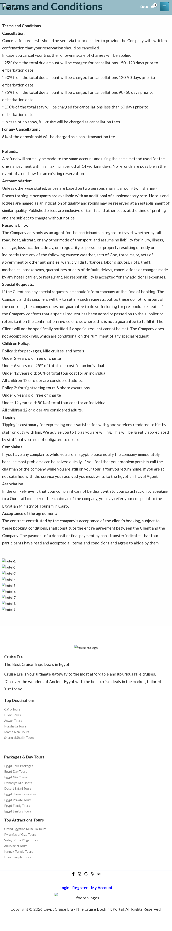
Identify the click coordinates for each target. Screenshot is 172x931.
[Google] (86, 874)
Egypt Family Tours (17, 805)
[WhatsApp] (92, 874)
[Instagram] (80, 874)
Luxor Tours (12, 715)
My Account (101, 887)
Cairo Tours (12, 709)
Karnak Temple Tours (18, 851)
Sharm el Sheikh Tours (19, 738)
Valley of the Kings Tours (21, 840)
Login (64, 887)
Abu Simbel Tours (15, 846)
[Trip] (98, 874)
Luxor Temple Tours (17, 857)
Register (80, 887)
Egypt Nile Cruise (15, 777)
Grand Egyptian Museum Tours (25, 829)
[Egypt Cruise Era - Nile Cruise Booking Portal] (10, 7)
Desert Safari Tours (17, 788)
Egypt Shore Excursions (20, 794)
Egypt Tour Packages (18, 766)
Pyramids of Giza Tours (20, 834)
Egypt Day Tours (15, 771)
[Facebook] (73, 874)
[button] (86, 615)
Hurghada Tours (15, 726)
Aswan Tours (13, 720)
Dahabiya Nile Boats (18, 783)
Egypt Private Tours (17, 800)
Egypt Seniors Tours (18, 811)
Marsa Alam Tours (16, 732)
